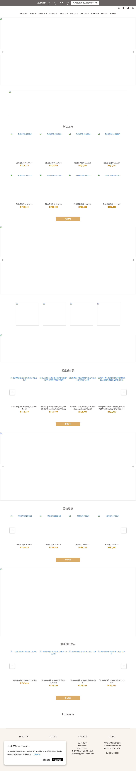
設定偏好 (46, 759)
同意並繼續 (57, 759)
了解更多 (36, 754)
